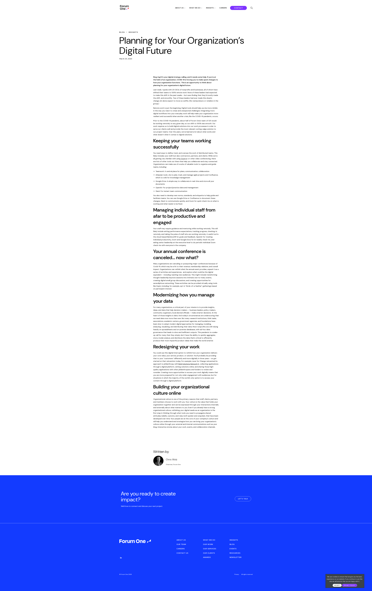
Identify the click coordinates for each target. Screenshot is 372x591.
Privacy (236, 574)
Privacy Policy (349, 585)
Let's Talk (243, 499)
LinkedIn (120, 557)
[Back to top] (368, 586)
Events (233, 549)
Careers (223, 8)
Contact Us (182, 553)
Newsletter (236, 557)
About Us (179, 8)
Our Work (208, 544)
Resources (235, 553)
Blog (232, 544)
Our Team (181, 544)
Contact (238, 8)
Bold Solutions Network (187, 364)
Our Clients (209, 553)
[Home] (124, 9)
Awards (207, 557)
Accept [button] (337, 585)
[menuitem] (182, 7)
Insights (210, 8)
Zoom (183, 159)
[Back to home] (135, 543)
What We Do (194, 8)
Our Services (209, 549)
